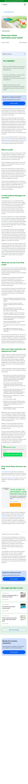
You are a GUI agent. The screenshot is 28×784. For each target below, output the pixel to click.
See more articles (14, 630)
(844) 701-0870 (19, 1)
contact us (3, 515)
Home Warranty (9, 12)
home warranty (8, 138)
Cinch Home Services (6, 471)
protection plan (10, 478)
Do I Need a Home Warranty (12, 454)
